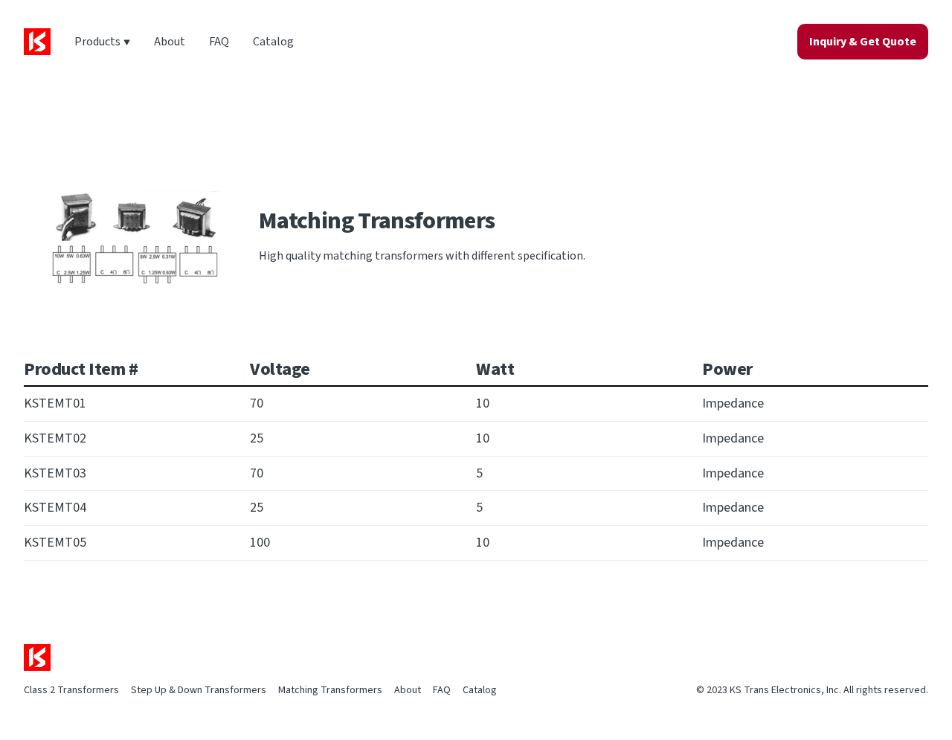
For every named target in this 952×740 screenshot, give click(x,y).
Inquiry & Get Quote (862, 41)
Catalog (273, 41)
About (169, 41)
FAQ (219, 41)
